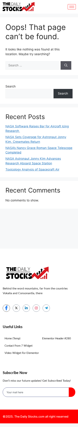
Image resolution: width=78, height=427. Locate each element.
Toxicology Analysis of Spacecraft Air (32, 169)
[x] (16, 308)
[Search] (66, 65)
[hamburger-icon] (72, 6)
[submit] (72, 392)
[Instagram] (36, 308)
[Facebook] (6, 308)
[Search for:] (33, 65)
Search (10, 86)
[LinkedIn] (26, 308)
